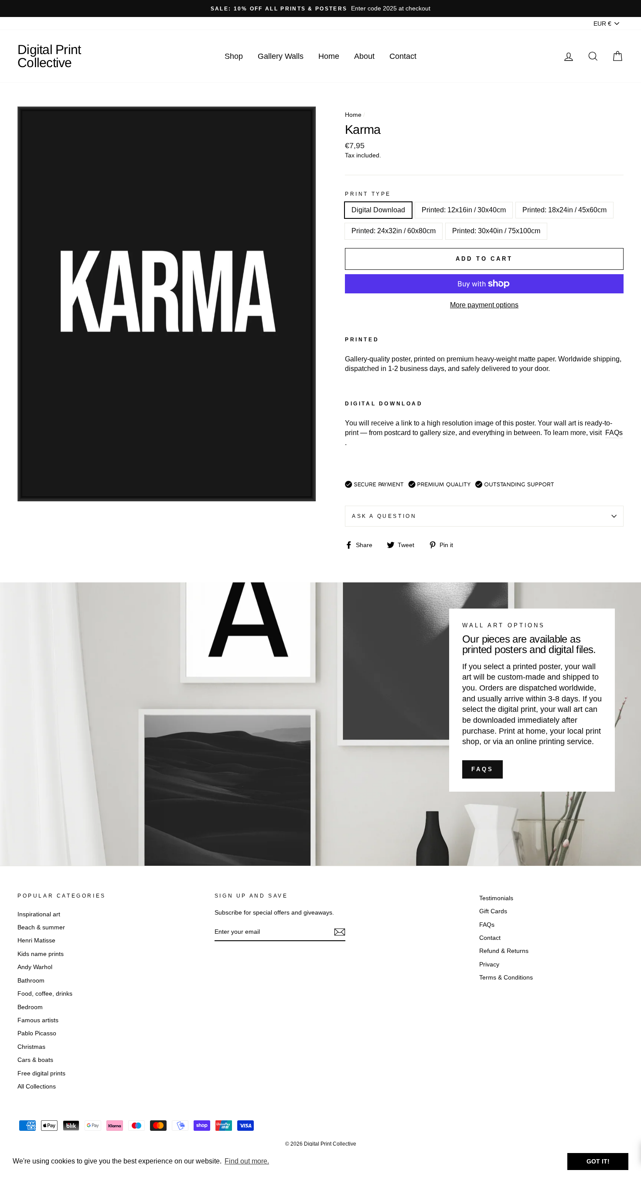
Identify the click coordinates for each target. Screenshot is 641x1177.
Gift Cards (493, 911)
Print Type (368, 194)
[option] (320, 8)
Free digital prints (41, 1073)
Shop (234, 56)
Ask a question (384, 516)
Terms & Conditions (506, 977)
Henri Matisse (36, 940)
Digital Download (378, 210)
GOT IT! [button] (598, 1161)
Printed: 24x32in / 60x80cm (393, 231)
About (364, 56)
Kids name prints (40, 954)
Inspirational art (38, 914)
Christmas (31, 1047)
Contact (402, 56)
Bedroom (30, 1007)
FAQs (482, 769)
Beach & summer (41, 927)
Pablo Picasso (36, 1033)
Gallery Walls (280, 56)
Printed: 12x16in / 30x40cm (464, 210)
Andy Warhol (34, 967)
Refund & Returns (503, 951)
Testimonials (496, 898)
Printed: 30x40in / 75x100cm (496, 231)
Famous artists (37, 1020)
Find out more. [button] (247, 1161)
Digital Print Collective (49, 56)
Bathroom (30, 980)
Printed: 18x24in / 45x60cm (564, 210)
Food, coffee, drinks (44, 993)
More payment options (484, 305)
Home (328, 56)
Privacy (489, 964)
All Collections (36, 1086)
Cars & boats (35, 1060)
